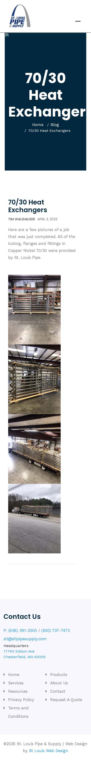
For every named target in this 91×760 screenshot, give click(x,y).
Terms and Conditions (18, 712)
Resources (18, 691)
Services (16, 683)
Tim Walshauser (21, 219)
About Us (59, 683)
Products (58, 674)
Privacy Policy (21, 699)
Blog (55, 124)
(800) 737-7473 (55, 630)
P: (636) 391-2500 (20, 630)
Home (37, 124)
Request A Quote (66, 699)
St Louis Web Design (48, 750)
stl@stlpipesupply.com (25, 639)
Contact (57, 691)
